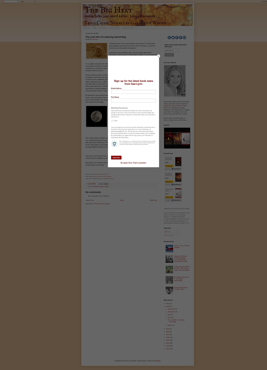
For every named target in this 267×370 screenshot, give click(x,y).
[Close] (158, 56)
